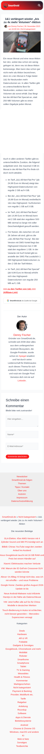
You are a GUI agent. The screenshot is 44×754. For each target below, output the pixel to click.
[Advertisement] (22, 131)
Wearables (23, 673)
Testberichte (22, 746)
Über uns (22, 490)
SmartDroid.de (9, 517)
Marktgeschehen (22, 684)
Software (22, 713)
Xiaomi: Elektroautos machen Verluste (22, 563)
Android (24, 725)
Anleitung (23, 706)
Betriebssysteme (23, 721)
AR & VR (23, 638)
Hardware (22, 634)
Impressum (22, 497)
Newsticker (22, 476)
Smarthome (23, 659)
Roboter (23, 656)
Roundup (22, 710)
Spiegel (22, 356)
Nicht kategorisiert (28, 29)
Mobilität (23, 652)
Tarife (23, 698)
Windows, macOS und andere (24, 732)
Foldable (23, 642)
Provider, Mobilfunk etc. (22, 694)
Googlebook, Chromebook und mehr (23, 649)
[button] (39, 5)
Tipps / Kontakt (22, 487)
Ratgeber (22, 702)
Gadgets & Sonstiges (23, 645)
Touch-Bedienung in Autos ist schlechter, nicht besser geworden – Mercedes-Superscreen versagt (22, 613)
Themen (22, 483)
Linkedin (22, 380)
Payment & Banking (22, 691)
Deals (22, 631)
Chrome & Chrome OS (24, 728)
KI (23, 735)
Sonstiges (22, 742)
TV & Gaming (23, 670)
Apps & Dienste (23, 717)
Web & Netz (23, 739)
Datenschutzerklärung (22, 501)
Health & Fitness (22, 677)
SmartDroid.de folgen (22, 480)
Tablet (23, 666)
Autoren (22, 494)
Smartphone (23, 663)
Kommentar (22, 680)
